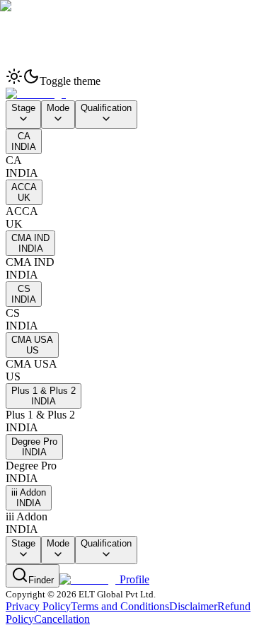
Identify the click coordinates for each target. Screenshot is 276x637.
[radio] (138, 523)
